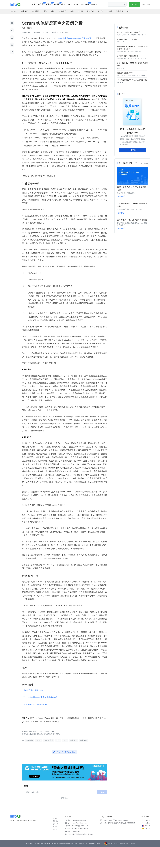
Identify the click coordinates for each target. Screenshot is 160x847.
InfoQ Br (147, 828)
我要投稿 (55, 821)
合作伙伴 (55, 824)
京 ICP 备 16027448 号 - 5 (94, 843)
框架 (58, 740)
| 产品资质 (132, 843)
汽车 (65, 740)
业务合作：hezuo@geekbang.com (76, 823)
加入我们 (55, 827)
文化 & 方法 (49, 740)
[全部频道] (128, 11)
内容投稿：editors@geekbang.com (76, 820)
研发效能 (29, 740)
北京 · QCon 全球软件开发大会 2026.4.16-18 (114, 820)
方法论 (139, 75)
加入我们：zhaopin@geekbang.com (76, 828)
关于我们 (55, 818)
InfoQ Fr (147, 826)
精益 (143, 75)
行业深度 (83, 740)
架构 (120, 35)
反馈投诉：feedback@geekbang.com (76, 826)
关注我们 (55, 829)
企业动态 (73, 740)
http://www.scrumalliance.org (35, 704)
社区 (146, 35)
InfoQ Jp (147, 823)
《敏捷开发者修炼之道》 (33, 690)
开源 (129, 75)
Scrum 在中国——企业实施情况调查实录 (73, 38)
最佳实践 (140, 35)
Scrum (38, 740)
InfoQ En (147, 820)
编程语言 (126, 35)
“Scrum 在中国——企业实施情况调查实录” (40, 697)
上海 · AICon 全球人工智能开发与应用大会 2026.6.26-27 (117, 823)
